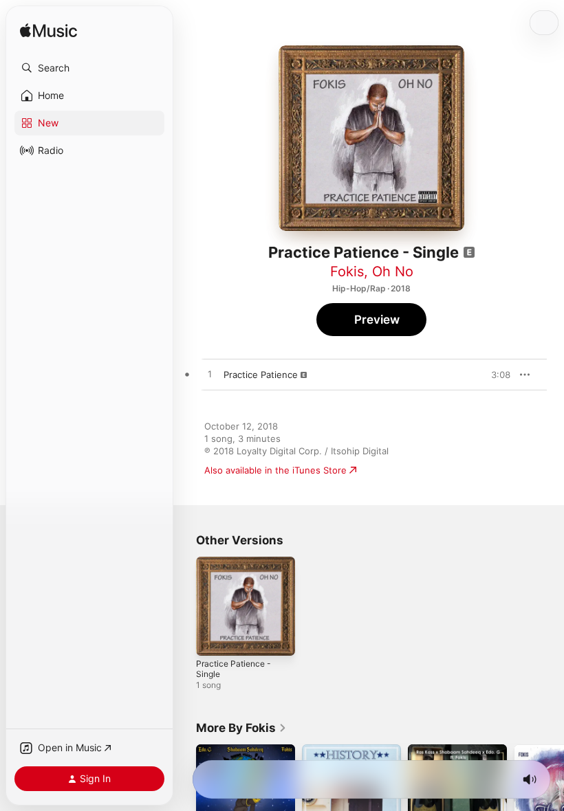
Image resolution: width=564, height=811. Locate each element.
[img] (48, 31)
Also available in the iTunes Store (275, 470)
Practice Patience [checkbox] (261, 374)
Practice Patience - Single (233, 668)
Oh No (392, 271)
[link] (241, 727)
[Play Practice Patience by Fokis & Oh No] (210, 374)
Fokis (347, 271)
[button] (89, 68)
